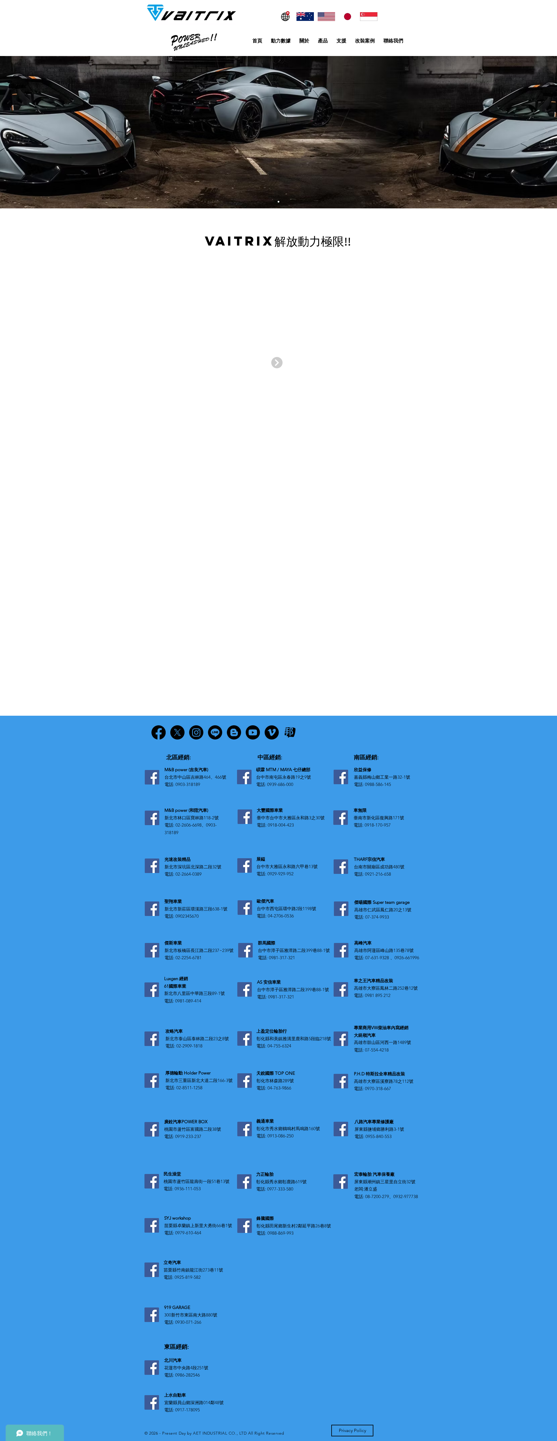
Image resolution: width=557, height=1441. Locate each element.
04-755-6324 (279, 1046)
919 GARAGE (177, 1307)
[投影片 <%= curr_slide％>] (278, 202)
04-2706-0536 (281, 916)
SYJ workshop (177, 1218)
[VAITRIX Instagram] (196, 732)
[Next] (277, 362)
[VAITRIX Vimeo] (272, 732)
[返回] (11, 132)
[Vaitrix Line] (215, 732)
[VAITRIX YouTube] (253, 732)
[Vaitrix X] (177, 732)
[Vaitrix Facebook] (158, 732)
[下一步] (545, 132)
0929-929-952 (280, 873)
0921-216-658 (378, 874)
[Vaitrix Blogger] (234, 732)
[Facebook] (152, 777)
